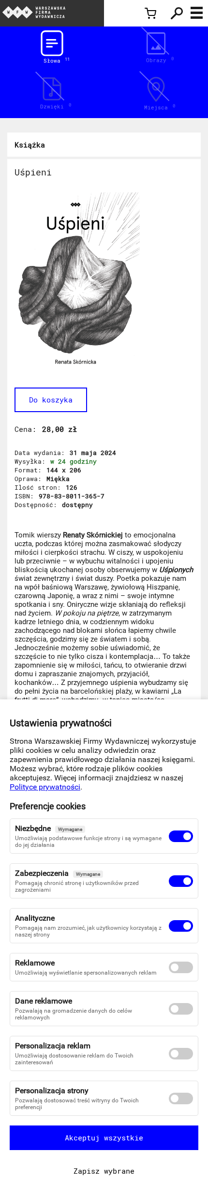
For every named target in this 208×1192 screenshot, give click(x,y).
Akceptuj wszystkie (104, 1137)
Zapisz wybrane (104, 1171)
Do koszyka (51, 399)
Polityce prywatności (45, 786)
